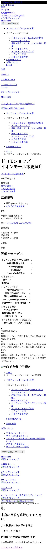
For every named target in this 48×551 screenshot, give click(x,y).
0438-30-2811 (26, 223)
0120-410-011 (13, 223)
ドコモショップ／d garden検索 (20, 28)
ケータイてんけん (19, 49)
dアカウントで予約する (12, 547)
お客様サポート (8, 13)
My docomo (6, 21)
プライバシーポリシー (16, 433)
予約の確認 (11, 423)
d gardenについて (13, 60)
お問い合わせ (12, 62)
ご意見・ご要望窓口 (15, 444)
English (9, 65)
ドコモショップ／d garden (12, 15)
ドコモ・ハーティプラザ (22, 51)
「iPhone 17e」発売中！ (12, 2)
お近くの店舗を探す (15, 206)
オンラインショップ (10, 18)
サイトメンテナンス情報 (17, 447)
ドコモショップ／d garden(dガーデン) (18, 104)
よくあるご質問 (18, 54)
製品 (3, 7)
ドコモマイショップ (20, 41)
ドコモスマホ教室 (19, 57)
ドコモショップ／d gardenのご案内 (27, 38)
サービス (5, 10)
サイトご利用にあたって (17, 436)
